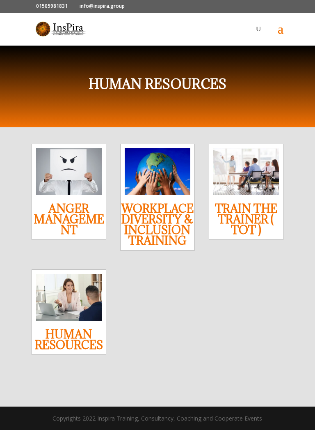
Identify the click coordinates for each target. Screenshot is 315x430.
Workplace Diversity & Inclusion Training (157, 224)
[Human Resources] (69, 297)
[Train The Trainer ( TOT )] (246, 171)
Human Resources (69, 339)
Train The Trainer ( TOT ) (246, 219)
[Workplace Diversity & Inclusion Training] (157, 171)
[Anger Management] (69, 171)
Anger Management (69, 219)
